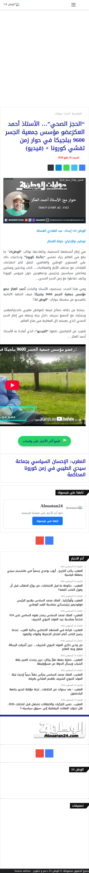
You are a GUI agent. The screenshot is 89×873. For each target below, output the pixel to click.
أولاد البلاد (79, 835)
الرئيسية (77, 113)
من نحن (81, 785)
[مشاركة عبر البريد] (51, 168)
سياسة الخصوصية (75, 792)
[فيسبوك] (82, 168)
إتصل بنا (81, 778)
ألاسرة (82, 821)
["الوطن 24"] (11, 5)
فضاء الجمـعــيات (76, 862)
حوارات (58, 113)
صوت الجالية (79, 848)
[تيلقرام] (58, 168)
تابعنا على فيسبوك (47, 521)
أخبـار (67, 113)
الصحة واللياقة (77, 828)
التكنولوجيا (79, 841)
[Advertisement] (44, 60)
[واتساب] (66, 168)
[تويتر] (74, 168)
